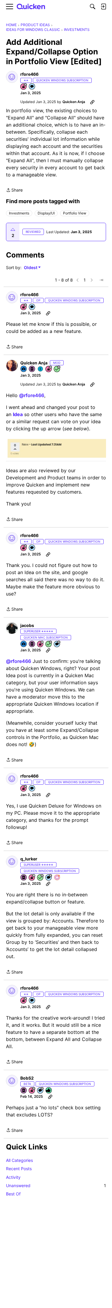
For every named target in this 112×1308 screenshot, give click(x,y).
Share (14, 190)
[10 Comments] (40, 1091)
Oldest (31, 268)
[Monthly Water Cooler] (40, 369)
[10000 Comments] (57, 644)
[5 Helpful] (49, 1091)
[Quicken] (31, 7)
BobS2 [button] (27, 1077)
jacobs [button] (27, 625)
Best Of (13, 1193)
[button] (12, 77)
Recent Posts (19, 1168)
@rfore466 (31, 395)
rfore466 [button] (29, 74)
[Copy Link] (92, 102)
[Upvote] (12, 229)
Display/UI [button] (46, 213)
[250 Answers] (57, 369)
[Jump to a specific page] (101, 280)
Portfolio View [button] (74, 213)
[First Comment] (32, 87)
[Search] (92, 6)
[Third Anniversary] (32, 1091)
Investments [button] (19, 213)
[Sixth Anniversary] (49, 369)
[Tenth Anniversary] (40, 644)
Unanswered (56, 1185)
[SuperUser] (57, 878)
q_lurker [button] (28, 858)
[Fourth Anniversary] (23, 87)
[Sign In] (103, 6)
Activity (13, 1177)
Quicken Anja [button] (73, 101)
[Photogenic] (23, 369)
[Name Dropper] (32, 369)
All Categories (19, 1160)
